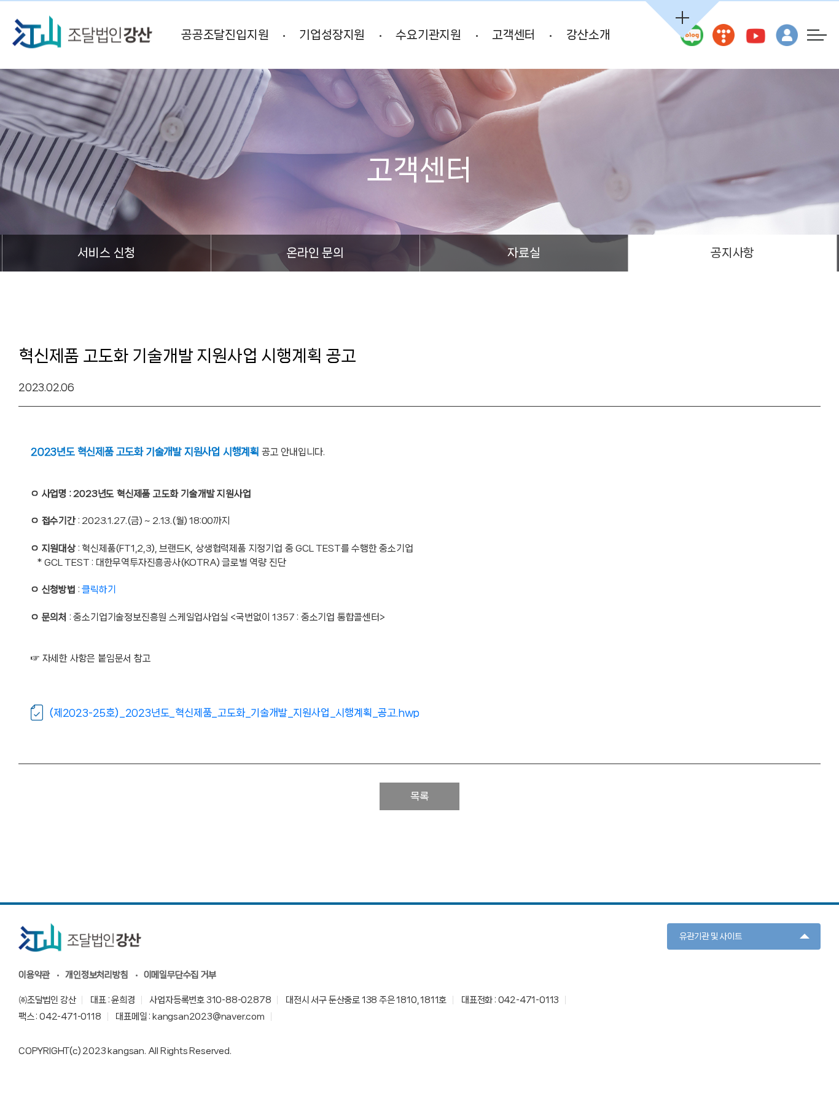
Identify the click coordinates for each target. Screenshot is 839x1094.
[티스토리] (723, 35)
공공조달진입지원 (224, 34)
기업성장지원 (332, 34)
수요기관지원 (428, 34)
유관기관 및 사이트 (710, 936)
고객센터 (514, 34)
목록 (419, 796)
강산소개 (588, 34)
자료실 (523, 252)
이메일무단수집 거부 (180, 975)
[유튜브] (755, 35)
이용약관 (34, 975)
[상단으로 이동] (808, 1051)
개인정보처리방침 (96, 975)
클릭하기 (98, 590)
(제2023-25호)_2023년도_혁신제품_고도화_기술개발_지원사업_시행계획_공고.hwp (234, 712)
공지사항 (732, 252)
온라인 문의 (315, 252)
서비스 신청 (106, 252)
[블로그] (692, 35)
